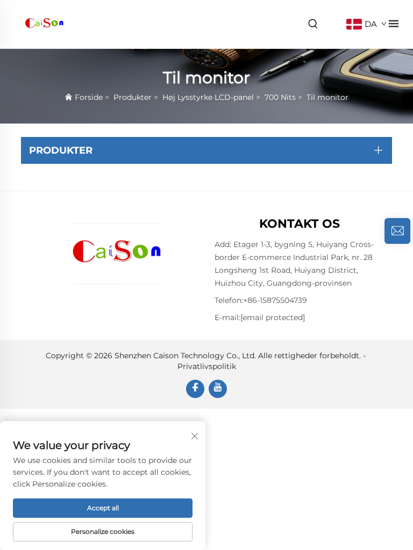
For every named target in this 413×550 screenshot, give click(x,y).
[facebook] (195, 389)
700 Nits (280, 97)
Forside (89, 97)
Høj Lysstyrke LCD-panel (208, 97)
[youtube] (218, 389)
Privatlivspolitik (206, 366)
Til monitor (327, 97)
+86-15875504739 (275, 300)
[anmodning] (397, 231)
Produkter (132, 97)
